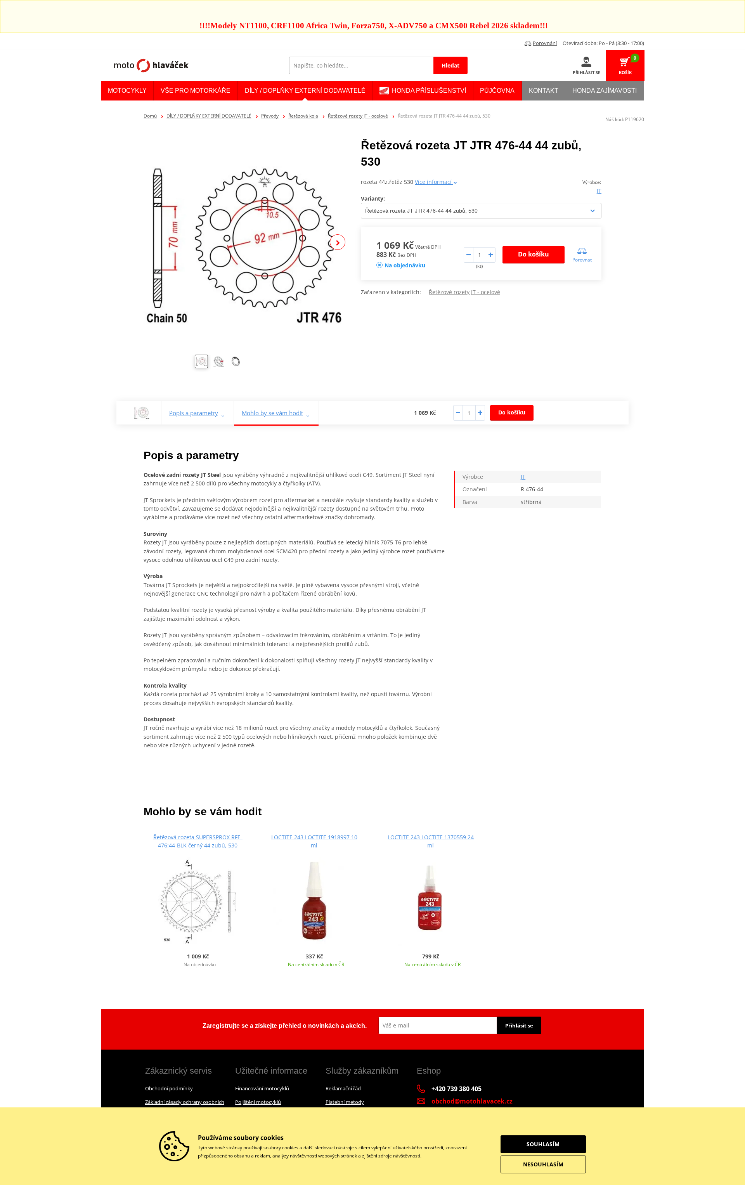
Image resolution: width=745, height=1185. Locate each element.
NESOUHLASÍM (543, 1164)
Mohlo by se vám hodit (272, 413)
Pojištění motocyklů (258, 1101)
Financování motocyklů (262, 1088)
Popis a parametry (193, 413)
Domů (150, 116)
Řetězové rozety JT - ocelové (358, 116)
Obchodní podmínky (169, 1088)
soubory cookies (280, 1147)
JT (599, 190)
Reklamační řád (343, 1088)
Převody (270, 116)
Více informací (434, 181)
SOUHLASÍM (543, 1144)
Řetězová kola (303, 116)
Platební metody (345, 1101)
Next (337, 242)
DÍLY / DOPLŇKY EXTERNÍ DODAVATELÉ (208, 116)
